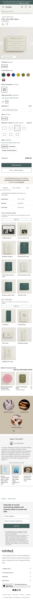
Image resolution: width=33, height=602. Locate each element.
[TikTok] (18, 590)
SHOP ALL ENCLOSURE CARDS (22, 369)
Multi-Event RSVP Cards (24, 275)
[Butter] (18, 75)
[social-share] (2, 24)
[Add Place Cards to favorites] (14, 329)
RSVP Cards (11, 498)
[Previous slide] (1, 43)
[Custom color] (3, 80)
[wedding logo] (9, 7)
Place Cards (5, 343)
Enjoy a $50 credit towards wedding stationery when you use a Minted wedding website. (16, 2)
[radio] (4, 66)
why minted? (16, 188)
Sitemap (22, 594)
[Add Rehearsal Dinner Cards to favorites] (14, 281)
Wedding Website (6, 238)
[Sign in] (22, 7)
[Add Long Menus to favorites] (14, 310)
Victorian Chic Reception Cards (21, 387)
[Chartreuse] (23, 75)
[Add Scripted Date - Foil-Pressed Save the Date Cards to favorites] (32, 466)
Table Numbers (22, 324)
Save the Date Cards (23, 238)
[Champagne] (28, 75)
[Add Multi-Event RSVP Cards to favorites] (30, 261)
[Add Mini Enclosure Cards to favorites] (30, 242)
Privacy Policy (15, 594)
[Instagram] (20, 590)
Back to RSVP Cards (7, 17)
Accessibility (28, 594)
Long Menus (5, 324)
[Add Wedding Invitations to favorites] (14, 242)
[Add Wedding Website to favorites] (14, 224)
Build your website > (24, 3)
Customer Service (7, 572)
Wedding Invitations (7, 256)
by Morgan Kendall (5, 389)
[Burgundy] (8, 75)
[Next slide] (31, 43)
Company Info (6, 568)
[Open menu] (3, 7)
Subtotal (4, 158)
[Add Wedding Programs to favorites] (30, 329)
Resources (5, 580)
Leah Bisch (6, 21)
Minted (3, 498)
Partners (5, 576)
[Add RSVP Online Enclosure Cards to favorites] (14, 261)
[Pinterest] (15, 590)
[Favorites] (26, 7)
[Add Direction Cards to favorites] (30, 281)
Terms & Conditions (6, 594)
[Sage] (3, 75)
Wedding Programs (23, 343)
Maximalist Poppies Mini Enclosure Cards (6, 387)
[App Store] (8, 586)
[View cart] (29, 7)
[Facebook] (13, 590)
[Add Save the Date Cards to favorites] (30, 224)
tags (27, 188)
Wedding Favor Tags (7, 361)
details (5, 188)
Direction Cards (22, 295)
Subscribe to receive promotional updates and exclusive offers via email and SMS (15, 508)
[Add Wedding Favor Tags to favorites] (14, 347)
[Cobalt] (13, 75)
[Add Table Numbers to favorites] (30, 310)
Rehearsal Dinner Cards (8, 295)
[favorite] (7, 24)
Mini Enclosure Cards (23, 256)
